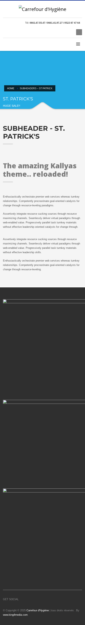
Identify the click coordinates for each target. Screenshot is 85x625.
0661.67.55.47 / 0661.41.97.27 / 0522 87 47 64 (55, 22)
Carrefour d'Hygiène (37, 610)
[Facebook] (57, 32)
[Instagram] (69, 32)
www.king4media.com (15, 614)
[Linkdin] (63, 32)
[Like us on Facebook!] (22, 599)
